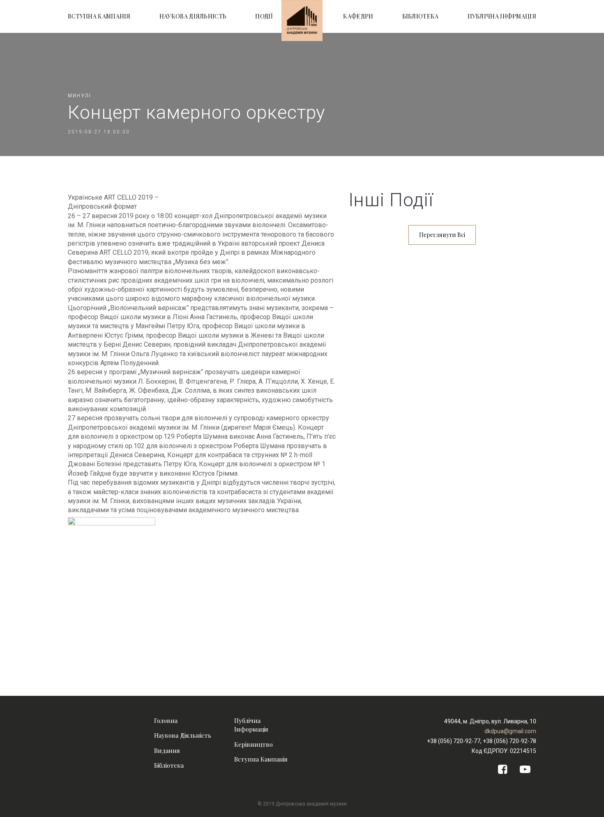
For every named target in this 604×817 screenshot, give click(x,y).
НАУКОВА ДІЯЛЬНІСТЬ (192, 16)
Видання (167, 750)
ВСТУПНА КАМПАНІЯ (99, 16)
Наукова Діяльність (182, 735)
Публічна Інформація (251, 724)
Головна (166, 720)
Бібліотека (169, 765)
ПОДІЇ (264, 16)
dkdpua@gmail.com (510, 731)
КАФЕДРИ (358, 16)
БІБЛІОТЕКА (420, 16)
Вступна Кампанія (261, 759)
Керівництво (253, 744)
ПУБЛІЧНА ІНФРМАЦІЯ (502, 16)
